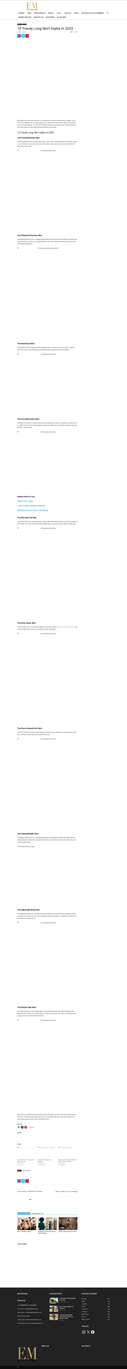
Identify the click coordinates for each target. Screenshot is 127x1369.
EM (19, 32)
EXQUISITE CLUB (38, 17)
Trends (24, 24)
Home (18, 22)
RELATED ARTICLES (23, 1213)
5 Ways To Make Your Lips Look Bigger (66, 1191)
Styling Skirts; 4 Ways (25, 501)
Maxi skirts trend (27, 1170)
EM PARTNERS (50, 17)
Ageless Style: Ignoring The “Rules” (68, 1231)
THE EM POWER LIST (40, 13)
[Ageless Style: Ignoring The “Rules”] (68, 1223)
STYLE (59, 13)
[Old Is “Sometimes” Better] (26, 1223)
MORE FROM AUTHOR (37, 1213)
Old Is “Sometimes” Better (24, 1231)
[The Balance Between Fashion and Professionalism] (47, 1223)
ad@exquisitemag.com (37, 1323)
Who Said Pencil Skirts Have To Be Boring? (32, 510)
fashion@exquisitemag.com (33, 1319)
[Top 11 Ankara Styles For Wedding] (47, 1151)
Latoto (28, 1316)
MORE (76, 13)
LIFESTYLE (67, 13)
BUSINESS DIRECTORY (25, 17)
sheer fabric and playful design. (66, 627)
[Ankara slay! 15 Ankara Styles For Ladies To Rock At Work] (67, 1151)
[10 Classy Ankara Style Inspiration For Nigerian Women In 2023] (54, 1317)
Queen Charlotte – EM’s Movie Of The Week (29, 1191)
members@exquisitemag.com (33, 1312)
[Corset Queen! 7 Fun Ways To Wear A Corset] (26, 1151)
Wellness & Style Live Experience (93, 13)
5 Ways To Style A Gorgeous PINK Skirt (31, 506)
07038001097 (33, 1305)
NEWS (29, 13)
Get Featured (61, 17)
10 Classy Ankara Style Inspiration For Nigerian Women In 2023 (66, 1316)
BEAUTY (50, 13)
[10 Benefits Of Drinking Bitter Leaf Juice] (54, 1301)
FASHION (21, 13)
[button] (107, 13)
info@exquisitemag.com (31, 1308)
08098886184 (23, 1305)
